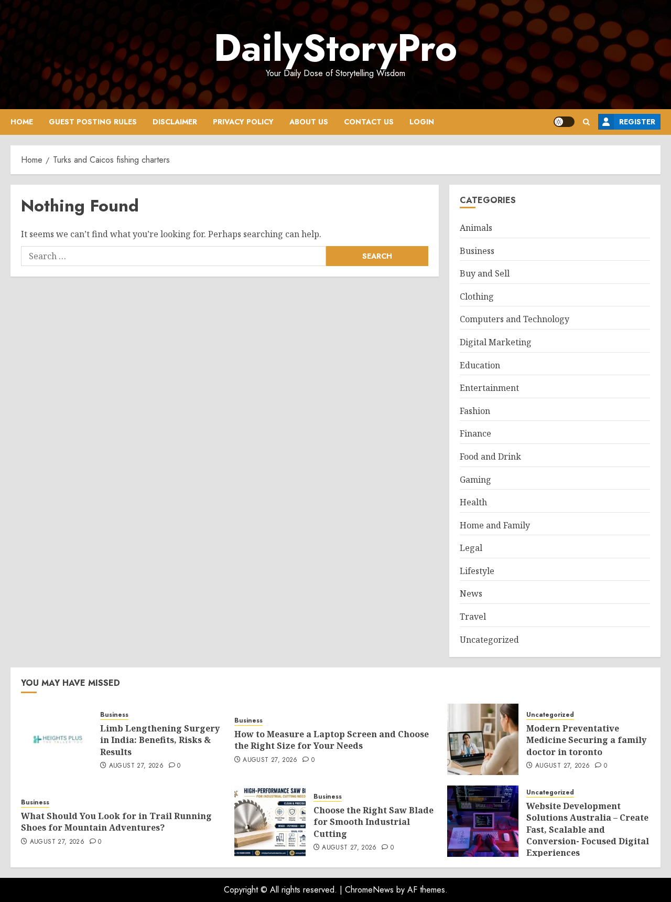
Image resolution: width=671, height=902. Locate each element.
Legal (471, 548)
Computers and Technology (514, 319)
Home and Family (495, 525)
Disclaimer (175, 121)
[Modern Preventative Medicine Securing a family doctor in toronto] (482, 739)
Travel (473, 616)
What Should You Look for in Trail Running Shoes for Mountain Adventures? (116, 821)
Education (480, 365)
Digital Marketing (496, 342)
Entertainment (489, 388)
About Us (308, 121)
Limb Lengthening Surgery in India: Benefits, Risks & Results (160, 740)
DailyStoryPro (335, 47)
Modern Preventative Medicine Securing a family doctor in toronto (586, 740)
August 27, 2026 (136, 766)
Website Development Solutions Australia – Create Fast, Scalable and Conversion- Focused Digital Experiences (587, 829)
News (471, 593)
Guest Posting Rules (93, 121)
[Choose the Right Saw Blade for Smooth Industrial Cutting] (270, 821)
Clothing (477, 296)
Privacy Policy (243, 121)
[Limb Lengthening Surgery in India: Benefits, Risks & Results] (56, 739)
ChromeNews (369, 890)
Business (477, 251)
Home (21, 121)
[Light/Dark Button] (564, 121)
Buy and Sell (485, 273)
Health (473, 502)
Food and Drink (490, 456)
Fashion (475, 411)
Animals (476, 228)
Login (421, 121)
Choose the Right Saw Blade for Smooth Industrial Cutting (373, 822)
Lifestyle (477, 571)
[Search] (586, 122)
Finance (475, 433)
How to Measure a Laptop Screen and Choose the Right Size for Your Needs (331, 739)
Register (637, 121)
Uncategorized (489, 639)
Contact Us (369, 121)
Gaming (475, 479)
